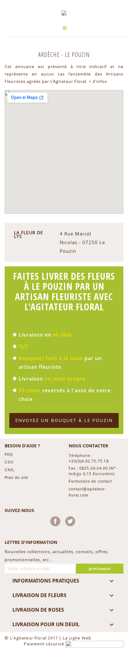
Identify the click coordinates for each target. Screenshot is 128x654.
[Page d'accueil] (64, 13)
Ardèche (49, 54)
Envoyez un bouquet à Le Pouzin (64, 420)
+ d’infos (98, 81)
